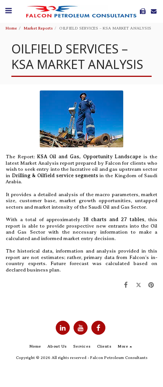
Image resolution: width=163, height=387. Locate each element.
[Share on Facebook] (125, 285)
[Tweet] (138, 285)
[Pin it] (151, 285)
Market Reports (38, 28)
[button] (8, 11)
